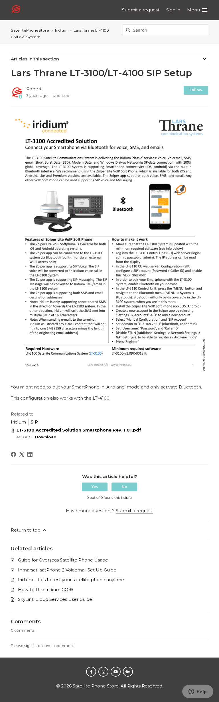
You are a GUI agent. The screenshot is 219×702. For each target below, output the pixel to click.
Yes (95, 487)
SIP (34, 422)
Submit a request (140, 10)
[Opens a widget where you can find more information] (197, 692)
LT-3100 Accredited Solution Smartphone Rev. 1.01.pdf (79, 430)
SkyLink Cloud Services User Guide (55, 599)
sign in (30, 645)
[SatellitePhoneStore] (16, 10)
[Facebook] (13, 454)
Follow (196, 90)
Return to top (26, 530)
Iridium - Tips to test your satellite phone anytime (71, 579)
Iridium (61, 30)
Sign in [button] (173, 10)
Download (45, 437)
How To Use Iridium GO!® (45, 589)
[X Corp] (21, 454)
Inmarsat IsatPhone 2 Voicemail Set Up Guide (67, 570)
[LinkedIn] (30, 454)
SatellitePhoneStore (30, 30)
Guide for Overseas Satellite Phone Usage (63, 560)
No (124, 487)
